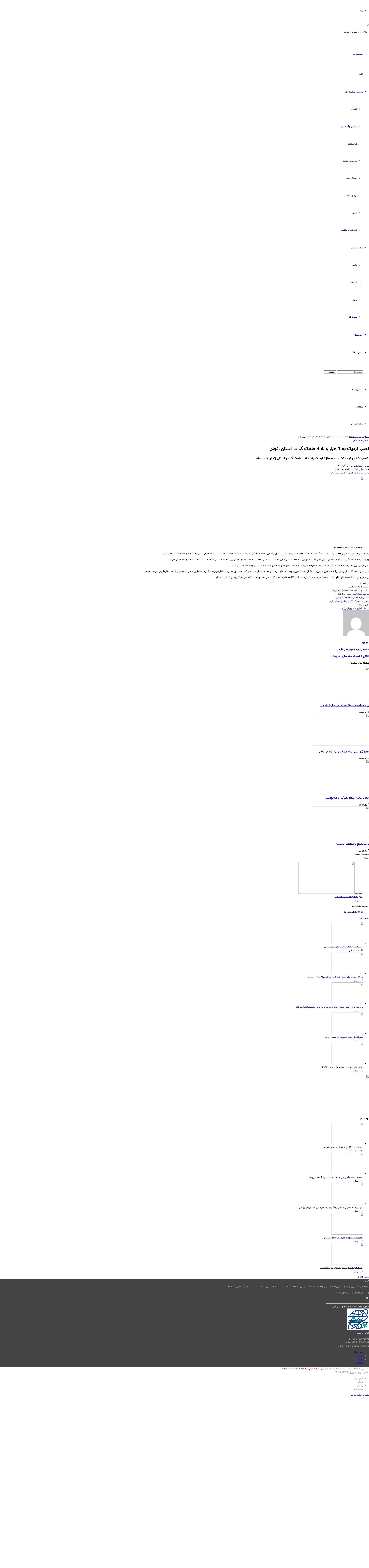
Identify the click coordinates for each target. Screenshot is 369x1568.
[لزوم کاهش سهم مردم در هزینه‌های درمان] (347, 1033)
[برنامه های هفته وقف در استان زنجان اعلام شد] (341, 699)
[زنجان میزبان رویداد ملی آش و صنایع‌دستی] (341, 791)
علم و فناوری (351, 144)
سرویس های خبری (354, 91)
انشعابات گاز (363, 587)
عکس (354, 265)
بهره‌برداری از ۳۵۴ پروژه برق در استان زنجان (343, 947)
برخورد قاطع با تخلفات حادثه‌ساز (352, 844)
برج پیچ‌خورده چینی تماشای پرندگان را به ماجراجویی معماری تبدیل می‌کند (329, 1007)
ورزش (354, 213)
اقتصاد (354, 109)
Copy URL (336, 590)
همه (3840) (363, 1277)
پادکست (353, 282)
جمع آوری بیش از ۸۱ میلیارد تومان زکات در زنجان (344, 752)
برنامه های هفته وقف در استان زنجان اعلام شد (344, 705)
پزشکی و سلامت (349, 161)
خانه (361, 73)
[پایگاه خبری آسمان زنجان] (356, 32)
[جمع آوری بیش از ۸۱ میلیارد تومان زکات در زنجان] (341, 745)
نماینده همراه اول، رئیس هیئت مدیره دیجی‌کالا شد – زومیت (335, 977)
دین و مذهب (351, 195)
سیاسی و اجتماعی (349, 126)
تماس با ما (358, 352)
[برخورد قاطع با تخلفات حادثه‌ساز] (341, 837)
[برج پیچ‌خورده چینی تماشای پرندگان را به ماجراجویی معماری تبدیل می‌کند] (347, 1003)
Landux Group (297, 1369)
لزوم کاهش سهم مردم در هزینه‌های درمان (343, 1037)
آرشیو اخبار (358, 334)
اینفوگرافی (353, 317)
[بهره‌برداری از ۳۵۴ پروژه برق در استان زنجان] (347, 943)
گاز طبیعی (352, 587)
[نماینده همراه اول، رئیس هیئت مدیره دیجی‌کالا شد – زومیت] (347, 973)
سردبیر (366, 466)
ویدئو (355, 300)
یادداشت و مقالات (349, 230)
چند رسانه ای (357, 247)
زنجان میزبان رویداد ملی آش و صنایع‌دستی (347, 798)
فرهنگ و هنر (351, 178)
